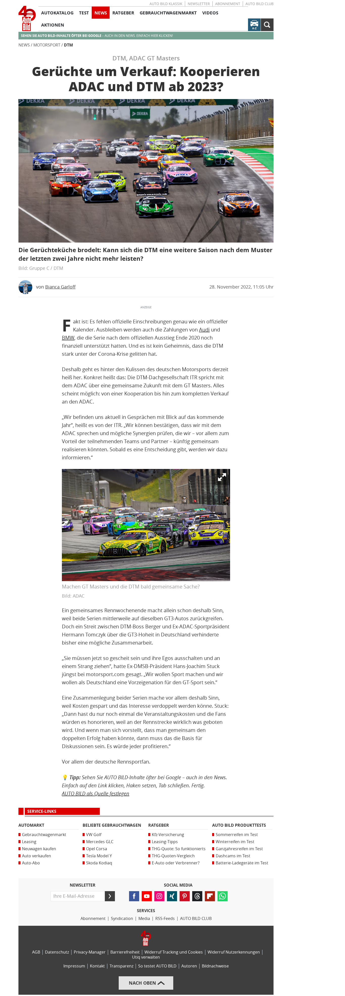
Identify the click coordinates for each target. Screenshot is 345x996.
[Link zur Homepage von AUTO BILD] (27, 18)
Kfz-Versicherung (168, 834)
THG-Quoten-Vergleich (173, 855)
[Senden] (110, 896)
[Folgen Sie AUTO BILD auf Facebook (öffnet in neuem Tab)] (134, 896)
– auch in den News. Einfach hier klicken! (97, 36)
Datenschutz (57, 952)
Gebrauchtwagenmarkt (44, 834)
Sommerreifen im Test (237, 834)
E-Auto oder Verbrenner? (176, 863)
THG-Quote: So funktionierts (179, 848)
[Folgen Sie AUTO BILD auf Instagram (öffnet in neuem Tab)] (159, 896)
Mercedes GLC (99, 841)
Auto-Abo (31, 863)
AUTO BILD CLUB (259, 4)
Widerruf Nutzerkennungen (234, 952)
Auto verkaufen (36, 855)
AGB (36, 952)
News (24, 45)
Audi (204, 330)
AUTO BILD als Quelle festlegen (95, 793)
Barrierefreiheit (125, 952)
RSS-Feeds (165, 918)
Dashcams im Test (233, 855)
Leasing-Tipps (165, 841)
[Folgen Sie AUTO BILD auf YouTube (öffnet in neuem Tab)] (147, 896)
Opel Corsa (96, 848)
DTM (68, 45)
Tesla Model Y (99, 855)
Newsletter (199, 4)
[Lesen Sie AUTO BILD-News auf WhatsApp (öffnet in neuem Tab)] (222, 896)
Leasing (29, 841)
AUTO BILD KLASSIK (166, 4)
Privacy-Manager (90, 952)
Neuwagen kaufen (39, 848)
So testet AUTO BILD (157, 966)
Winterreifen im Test (235, 841)
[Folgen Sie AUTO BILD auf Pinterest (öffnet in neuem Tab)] (185, 896)
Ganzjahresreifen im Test (239, 848)
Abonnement (227, 4)
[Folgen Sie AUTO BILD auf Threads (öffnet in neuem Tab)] (197, 896)
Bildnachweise (215, 966)
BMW (68, 338)
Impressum (74, 966)
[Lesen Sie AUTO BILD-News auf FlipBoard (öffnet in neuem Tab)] (210, 896)
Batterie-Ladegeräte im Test (242, 863)
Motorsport (46, 45)
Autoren (189, 966)
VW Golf (93, 834)
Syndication (122, 918)
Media (144, 918)
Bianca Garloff (60, 287)
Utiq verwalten (146, 957)
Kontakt (97, 966)
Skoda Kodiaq (99, 863)
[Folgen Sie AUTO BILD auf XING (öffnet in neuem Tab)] (172, 896)
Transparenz (121, 966)
